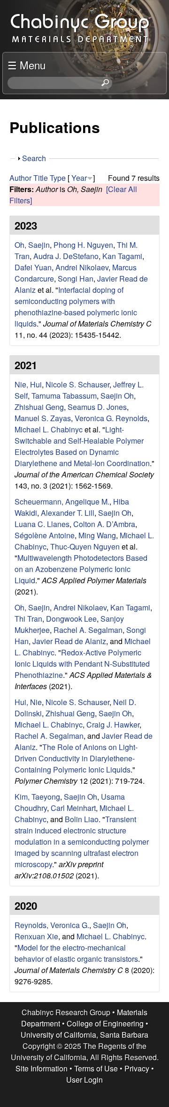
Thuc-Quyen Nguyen (85, 546)
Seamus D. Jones (97, 406)
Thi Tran (28, 618)
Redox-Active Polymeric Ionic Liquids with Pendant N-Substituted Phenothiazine (82, 663)
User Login (84, 1079)
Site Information (41, 1068)
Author (20, 177)
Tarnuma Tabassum (64, 395)
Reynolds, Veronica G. (52, 925)
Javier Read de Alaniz (69, 641)
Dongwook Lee (71, 618)
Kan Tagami (122, 256)
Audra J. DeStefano (66, 256)
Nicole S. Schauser (77, 384)
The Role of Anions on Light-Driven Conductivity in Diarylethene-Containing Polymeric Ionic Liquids (76, 758)
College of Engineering (105, 1023)
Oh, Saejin (32, 244)
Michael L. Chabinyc (49, 429)
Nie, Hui (28, 384)
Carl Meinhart (73, 807)
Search (34, 158)
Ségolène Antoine (45, 535)
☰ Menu (27, 64)
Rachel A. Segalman (88, 629)
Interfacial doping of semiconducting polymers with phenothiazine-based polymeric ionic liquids (76, 306)
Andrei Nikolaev (81, 267)
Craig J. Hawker (112, 724)
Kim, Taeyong (37, 796)
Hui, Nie (28, 702)
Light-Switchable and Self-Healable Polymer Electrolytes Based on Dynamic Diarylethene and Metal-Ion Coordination (82, 446)
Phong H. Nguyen (83, 244)
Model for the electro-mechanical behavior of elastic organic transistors (76, 953)
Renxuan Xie (36, 936)
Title (40, 177)
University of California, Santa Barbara (84, 1034)
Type (58, 177)
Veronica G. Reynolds (111, 418)
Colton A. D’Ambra (104, 524)
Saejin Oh (117, 395)
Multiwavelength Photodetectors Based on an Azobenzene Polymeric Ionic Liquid (81, 569)
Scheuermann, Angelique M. (62, 501)
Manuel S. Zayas (43, 418)
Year (79, 177)
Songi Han (75, 278)
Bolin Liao (82, 819)
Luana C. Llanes (42, 524)
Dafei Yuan (33, 267)
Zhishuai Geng (39, 406)
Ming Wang (97, 535)
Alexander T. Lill (67, 512)
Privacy (136, 1068)
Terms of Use (96, 1068)
